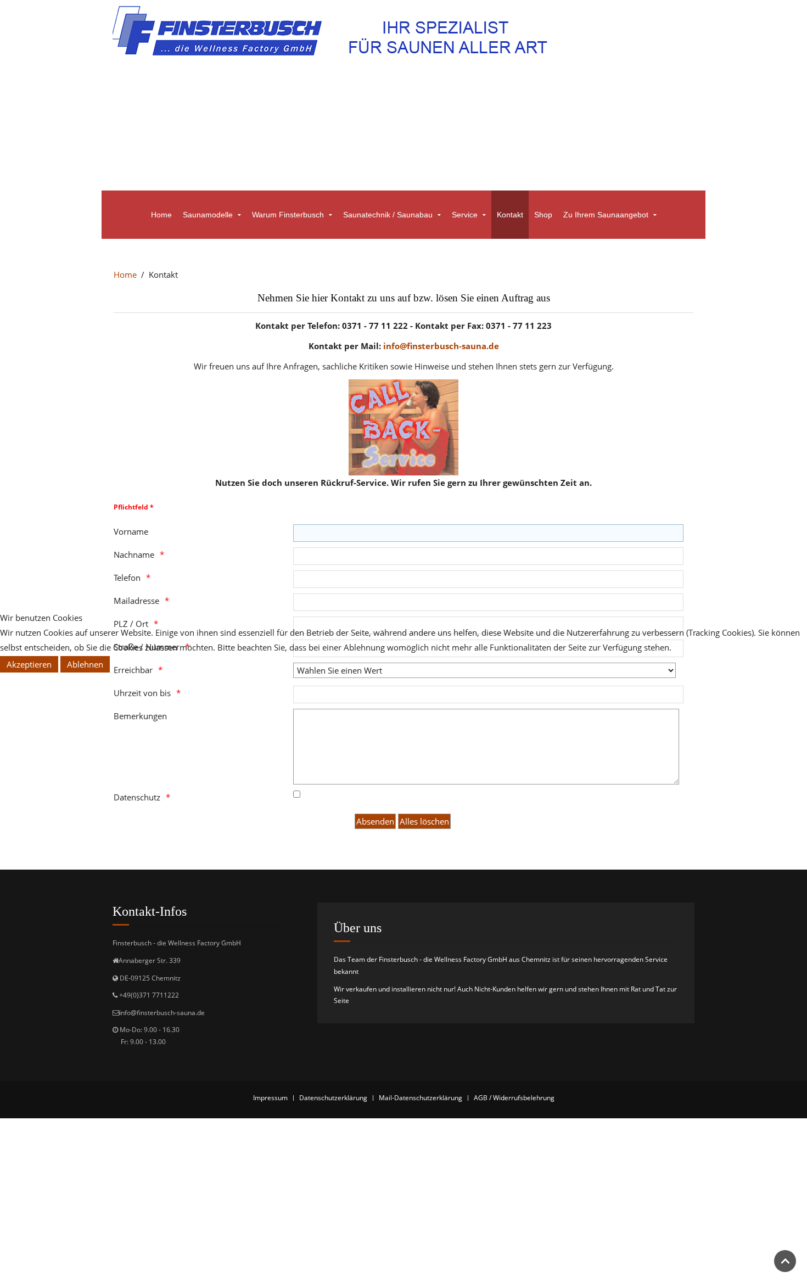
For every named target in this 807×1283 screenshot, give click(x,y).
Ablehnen (85, 664)
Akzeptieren (29, 664)
